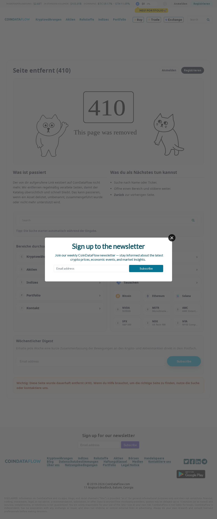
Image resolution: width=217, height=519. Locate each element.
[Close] (171, 237)
